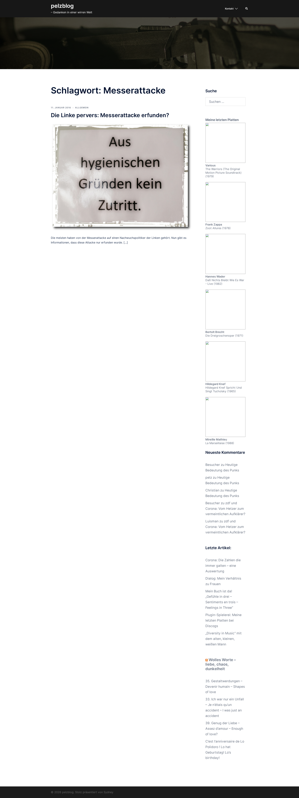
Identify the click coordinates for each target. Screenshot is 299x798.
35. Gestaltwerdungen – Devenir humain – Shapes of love (225, 686)
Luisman (212, 521)
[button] (246, 8)
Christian (212, 490)
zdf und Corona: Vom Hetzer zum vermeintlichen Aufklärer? (225, 508)
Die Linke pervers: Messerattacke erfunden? (110, 115)
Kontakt (229, 8)
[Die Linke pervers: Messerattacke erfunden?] (121, 177)
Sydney (108, 792)
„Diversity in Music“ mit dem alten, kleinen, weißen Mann (223, 638)
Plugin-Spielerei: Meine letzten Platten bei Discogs (223, 620)
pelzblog (62, 5)
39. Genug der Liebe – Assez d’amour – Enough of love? (224, 728)
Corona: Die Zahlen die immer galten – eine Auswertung (223, 565)
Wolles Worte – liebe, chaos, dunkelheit (220, 664)
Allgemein (82, 107)
